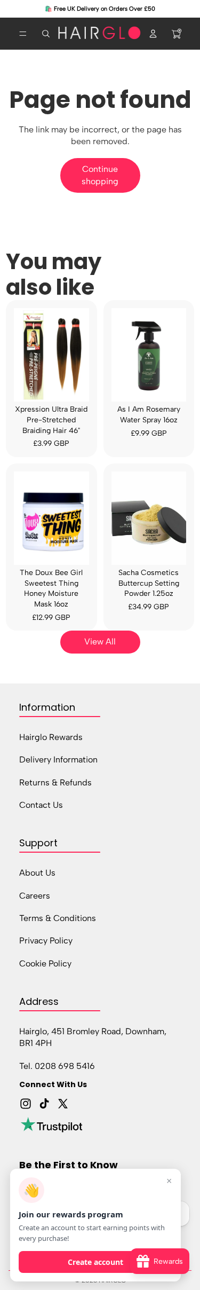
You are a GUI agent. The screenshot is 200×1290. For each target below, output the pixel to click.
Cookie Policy (45, 963)
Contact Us (41, 804)
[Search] (46, 33)
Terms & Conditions (57, 918)
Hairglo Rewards (51, 736)
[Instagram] (25, 1103)
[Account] (153, 33)
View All (100, 641)
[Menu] (23, 33)
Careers (34, 895)
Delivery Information (58, 759)
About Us (37, 873)
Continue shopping (100, 175)
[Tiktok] (44, 1103)
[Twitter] (63, 1103)
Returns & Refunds (55, 782)
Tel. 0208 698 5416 (57, 1065)
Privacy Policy (46, 940)
